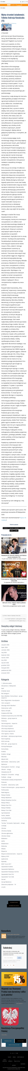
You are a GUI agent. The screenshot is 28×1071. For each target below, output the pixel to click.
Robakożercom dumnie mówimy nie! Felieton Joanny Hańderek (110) (14, 556)
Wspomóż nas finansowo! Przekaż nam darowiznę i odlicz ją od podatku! (13, 991)
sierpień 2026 (5, 645)
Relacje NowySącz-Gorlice (8, 800)
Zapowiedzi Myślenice (7, 869)
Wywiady (3, 861)
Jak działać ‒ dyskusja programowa (11, 736)
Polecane (4, 782)
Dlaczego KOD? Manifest (8, 705)
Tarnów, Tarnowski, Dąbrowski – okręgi (13, 823)
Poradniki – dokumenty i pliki (9, 785)
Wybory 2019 (5, 856)
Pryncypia (5, 1061)
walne (3, 841)
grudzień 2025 (5, 665)
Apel (2, 688)
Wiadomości (4, 843)
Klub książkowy (5, 739)
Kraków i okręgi (5, 754)
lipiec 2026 (4, 647)
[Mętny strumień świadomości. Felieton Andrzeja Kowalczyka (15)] (6, 27)
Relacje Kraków (5, 795)
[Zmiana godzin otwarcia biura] (3, 936)
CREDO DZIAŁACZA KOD (14, 1044)
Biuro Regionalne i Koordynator (10, 700)
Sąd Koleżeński (5, 813)
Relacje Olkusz (5, 802)
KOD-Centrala (5, 741)
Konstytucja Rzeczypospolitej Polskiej (12, 1029)
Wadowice (4, 838)
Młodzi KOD (4, 759)
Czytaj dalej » (4, 1034)
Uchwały (3, 825)
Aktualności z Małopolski (8, 686)
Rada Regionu (5, 792)
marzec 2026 (5, 657)
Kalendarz (23, 1063)
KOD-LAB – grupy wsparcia (9, 744)
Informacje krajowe (7, 726)
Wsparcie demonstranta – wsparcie (11, 854)
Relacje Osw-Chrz (6, 805)
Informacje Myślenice (7, 728)
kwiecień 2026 (5, 655)
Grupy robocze (20, 1057)
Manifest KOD (8, 1041)
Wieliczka (4, 846)
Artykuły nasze (5, 691)
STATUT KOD (20, 1041)
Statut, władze (5, 815)
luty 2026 (4, 660)
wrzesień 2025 (5, 673)
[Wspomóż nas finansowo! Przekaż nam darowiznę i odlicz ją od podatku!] (14, 979)
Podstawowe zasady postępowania (11, 779)
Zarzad (3, 879)
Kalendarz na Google (14, 905)
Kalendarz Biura (14, 902)
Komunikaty (4, 749)
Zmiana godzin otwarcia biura (13, 934)
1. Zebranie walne (6, 683)
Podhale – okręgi (6, 777)
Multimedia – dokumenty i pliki (10, 762)
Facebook (6, 528)
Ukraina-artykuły (6, 831)
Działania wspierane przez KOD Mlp (11, 716)
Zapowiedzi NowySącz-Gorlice (10, 872)
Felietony (14, 23)
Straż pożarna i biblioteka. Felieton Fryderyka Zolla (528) (14, 580)
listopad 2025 (5, 668)
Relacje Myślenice (6, 797)
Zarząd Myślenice (6, 882)
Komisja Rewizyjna (6, 746)
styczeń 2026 (5, 663)
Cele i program (5, 703)
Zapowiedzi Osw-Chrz (7, 874)
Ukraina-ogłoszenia (7, 833)
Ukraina (3, 828)
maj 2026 (4, 652)
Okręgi (14, 1057)
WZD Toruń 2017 (6, 864)
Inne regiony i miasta (7, 733)
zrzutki (3, 887)
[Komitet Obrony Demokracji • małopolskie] (14, 4)
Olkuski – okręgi (6, 769)
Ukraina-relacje (5, 836)
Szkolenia (4, 820)
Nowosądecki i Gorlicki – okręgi (10, 767)
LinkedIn (22, 528)
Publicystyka (5, 790)
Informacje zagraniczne (8, 731)
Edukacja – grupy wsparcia (9, 718)
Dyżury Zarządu (5, 710)
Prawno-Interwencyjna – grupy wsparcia (13, 787)
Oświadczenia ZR (6, 772)
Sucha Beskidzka (6, 818)
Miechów (4, 756)
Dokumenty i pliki (6, 708)
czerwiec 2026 (5, 650)
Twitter (11, 528)
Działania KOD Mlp (6, 713)
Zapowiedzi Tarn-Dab (7, 877)
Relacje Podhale (5, 808)
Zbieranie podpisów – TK (8, 884)
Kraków (3, 751)
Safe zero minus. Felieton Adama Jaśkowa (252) (14, 603)
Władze (3, 848)
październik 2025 (6, 670)
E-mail (16, 530)
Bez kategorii (5, 693)
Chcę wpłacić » (19, 1003)
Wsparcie (4, 851)
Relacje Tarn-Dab (6, 810)
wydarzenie (4, 859)
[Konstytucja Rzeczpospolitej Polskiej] (14, 1017)
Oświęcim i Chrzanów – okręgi (10, 774)
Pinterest (17, 528)
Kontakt (14, 1065)
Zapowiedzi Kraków (7, 866)
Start (4, 1059)
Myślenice (4, 764)
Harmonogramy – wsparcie (9, 723)
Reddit (11, 530)
